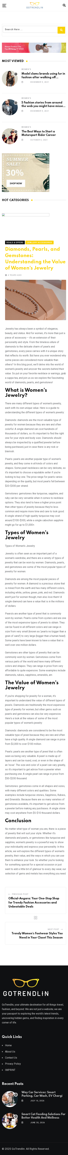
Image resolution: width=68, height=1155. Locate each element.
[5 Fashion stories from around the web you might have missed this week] (10, 107)
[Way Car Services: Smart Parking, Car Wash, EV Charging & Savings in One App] (10, 1099)
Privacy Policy (13, 1063)
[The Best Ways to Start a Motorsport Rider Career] (10, 136)
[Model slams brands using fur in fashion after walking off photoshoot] (10, 79)
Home (8, 1045)
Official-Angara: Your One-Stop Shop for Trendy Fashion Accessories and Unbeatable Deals (33, 902)
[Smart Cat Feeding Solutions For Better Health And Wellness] (10, 1121)
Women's (26, 69)
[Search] (64, 5)
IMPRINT (10, 1069)
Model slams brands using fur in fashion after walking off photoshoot (43, 77)
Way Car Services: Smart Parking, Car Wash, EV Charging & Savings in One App (44, 1096)
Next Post (53, 929)
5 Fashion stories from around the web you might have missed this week (43, 106)
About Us (10, 1051)
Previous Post (20, 894)
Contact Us (11, 1057)
